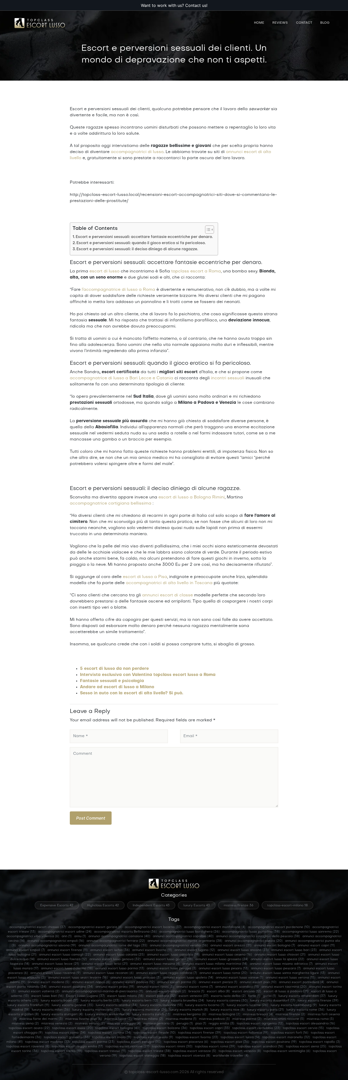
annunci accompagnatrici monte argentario (185, 941)
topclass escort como (65, 1032)
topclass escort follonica (246, 1032)
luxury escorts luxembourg (294, 1005)
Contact (304, 22)
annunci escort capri (316, 945)
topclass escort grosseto (67, 1037)
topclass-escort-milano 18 (287, 905)
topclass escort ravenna (27, 1046)
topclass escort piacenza (186, 1042)
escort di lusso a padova (286, 991)
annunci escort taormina (283, 986)
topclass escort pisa (230, 1042)
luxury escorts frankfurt (28, 1005)
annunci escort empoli (25, 950)
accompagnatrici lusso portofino (251, 931)
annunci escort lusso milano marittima (214, 963)
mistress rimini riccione (284, 1019)
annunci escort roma (194, 986)
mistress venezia (56, 1023)
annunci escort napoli (91, 982)
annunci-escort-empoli (166, 991)
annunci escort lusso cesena (227, 954)
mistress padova (214, 1019)
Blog (324, 22)
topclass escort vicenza (189, 1055)
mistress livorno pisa (83, 1019)
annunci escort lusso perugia (171, 968)
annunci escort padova (134, 982)
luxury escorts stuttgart (62, 1014)
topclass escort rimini (172, 1046)
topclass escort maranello (286, 1037)
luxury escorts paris (265, 1009)
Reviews (280, 22)
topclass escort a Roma (196, 271)
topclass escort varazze (194, 1051)
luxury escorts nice (227, 1009)
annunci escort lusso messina (155, 963)
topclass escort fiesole (154, 1032)
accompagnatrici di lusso (137, 152)
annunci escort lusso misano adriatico (281, 963)
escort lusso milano (125, 996)
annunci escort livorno (152, 950)
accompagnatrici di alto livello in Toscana (169, 583)
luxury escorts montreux (145, 1009)
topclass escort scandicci (260, 1046)
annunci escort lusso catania (118, 954)
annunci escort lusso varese (239, 977)
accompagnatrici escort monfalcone (214, 927)
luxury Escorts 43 (196, 905)
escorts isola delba (228, 996)
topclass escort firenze (199, 1032)
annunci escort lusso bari (294, 950)
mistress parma (246, 1019)
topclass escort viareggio (142, 1055)
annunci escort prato (115, 986)
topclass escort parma (93, 1042)
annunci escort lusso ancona (243, 950)
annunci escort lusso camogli (65, 954)
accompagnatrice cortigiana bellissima (110, 503)
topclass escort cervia (303, 1028)
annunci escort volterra (38, 991)
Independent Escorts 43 (151, 905)
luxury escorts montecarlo (96, 1009)
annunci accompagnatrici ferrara (116, 941)
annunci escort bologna (274, 945)
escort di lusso (104, 271)
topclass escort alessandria (310, 1023)
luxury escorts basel (59, 1000)
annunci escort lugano (195, 950)
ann (67, 936)
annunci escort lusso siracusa (135, 977)
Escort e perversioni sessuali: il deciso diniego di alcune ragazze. (137, 249)
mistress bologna (224, 1014)
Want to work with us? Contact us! (174, 5)
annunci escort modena (48, 982)
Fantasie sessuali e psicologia (112, 681)
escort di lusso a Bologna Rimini (191, 497)
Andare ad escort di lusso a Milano (117, 687)
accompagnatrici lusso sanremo (310, 931)
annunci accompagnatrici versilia (179, 945)
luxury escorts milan (51, 1009)
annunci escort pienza (218, 982)
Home (259, 22)
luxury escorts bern (140, 1000)
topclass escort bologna (117, 1028)
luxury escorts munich (188, 1009)
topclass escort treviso (105, 1051)
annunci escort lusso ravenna (55, 973)
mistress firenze (290, 1014)
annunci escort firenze (67, 950)
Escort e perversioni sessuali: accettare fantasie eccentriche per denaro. (144, 237)
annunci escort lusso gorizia (168, 959)
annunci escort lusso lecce (55, 963)
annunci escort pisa (258, 982)
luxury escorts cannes (227, 1000)
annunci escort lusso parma (119, 968)
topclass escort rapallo (319, 1042)
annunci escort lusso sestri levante (78, 977)
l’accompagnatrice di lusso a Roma (118, 290)
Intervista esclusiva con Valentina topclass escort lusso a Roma (148, 675)
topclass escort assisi (72, 1028)
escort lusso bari (47, 996)
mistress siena (25, 1023)
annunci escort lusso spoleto (188, 977)
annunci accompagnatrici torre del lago (112, 945)
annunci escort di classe (167, 595)
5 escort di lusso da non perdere (114, 669)
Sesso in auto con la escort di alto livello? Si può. (131, 693)
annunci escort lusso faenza (62, 959)
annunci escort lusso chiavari (280, 954)
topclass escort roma (215, 1046)
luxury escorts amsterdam (302, 996)
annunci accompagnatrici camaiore (119, 936)
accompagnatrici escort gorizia (95, 927)
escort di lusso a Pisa (145, 577)
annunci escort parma (176, 982)
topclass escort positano (274, 1042)
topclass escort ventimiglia (286, 1051)
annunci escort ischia (110, 950)
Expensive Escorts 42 (56, 905)
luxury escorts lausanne (161, 1005)
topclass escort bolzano (165, 1028)
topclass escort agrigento (260, 1023)
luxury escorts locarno (204, 1005)
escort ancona (246, 991)
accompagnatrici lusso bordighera (189, 931)
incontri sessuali (227, 378)
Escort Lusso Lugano (85, 996)
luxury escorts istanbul (116, 1005)
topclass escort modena (47, 1042)
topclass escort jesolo (153, 1037)
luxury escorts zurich (151, 1014)
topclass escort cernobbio (256, 1028)
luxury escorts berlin (100, 1000)
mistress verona (90, 1023)
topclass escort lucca (240, 1037)
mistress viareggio (124, 1023)
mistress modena (181, 1019)
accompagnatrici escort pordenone (279, 927)
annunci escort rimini (155, 986)
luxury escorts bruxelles (182, 1000)
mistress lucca (117, 1019)
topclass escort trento (61, 1051)
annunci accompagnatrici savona (47, 945)
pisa (200, 1023)
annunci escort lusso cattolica (173, 954)
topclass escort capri (210, 1028)
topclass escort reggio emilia (77, 1046)
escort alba (218, 991)
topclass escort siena (306, 1046)
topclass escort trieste (149, 1051)
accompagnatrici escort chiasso (37, 927)
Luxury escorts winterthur (107, 1014)
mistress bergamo (189, 1014)
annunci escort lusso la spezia (277, 959)
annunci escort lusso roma (223, 973)
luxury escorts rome (305, 1009)
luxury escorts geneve (72, 1005)
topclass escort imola (111, 1037)
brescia (196, 991)
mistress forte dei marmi (41, 1019)
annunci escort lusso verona (290, 977)
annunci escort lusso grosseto (221, 959)
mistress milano (148, 1019)
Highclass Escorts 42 (103, 905)
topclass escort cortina (109, 1032)
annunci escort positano (71, 986)
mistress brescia (258, 1014)
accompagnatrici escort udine (64, 931)
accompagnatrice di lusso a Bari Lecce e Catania (121, 378)
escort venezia (193, 996)
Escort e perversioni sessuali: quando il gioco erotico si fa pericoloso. (141, 243)
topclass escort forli (289, 1032)
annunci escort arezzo (230, 945)
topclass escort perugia (139, 1042)
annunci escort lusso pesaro (223, 968)
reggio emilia (221, 1023)
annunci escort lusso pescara (276, 968)
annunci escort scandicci (237, 986)
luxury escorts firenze (318, 1000)
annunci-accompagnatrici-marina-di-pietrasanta (102, 991)
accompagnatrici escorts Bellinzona (125, 931)
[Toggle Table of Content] (207, 229)
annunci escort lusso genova (115, 959)
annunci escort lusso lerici (105, 963)
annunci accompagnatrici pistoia (254, 941)
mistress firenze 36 (238, 905)
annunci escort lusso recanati (108, 973)
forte (254, 996)
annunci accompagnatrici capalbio (183, 936)
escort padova (161, 996)
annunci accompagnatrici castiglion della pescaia (258, 936)
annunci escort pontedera (301, 982)
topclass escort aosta (29, 1028)
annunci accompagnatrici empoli (55, 941)
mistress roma (320, 1019)
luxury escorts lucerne (247, 1005)
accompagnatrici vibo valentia (33, 936)
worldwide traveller (230, 1055)
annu (80, 936)
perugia (185, 1023)
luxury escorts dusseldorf (272, 1000)
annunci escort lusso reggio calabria (166, 973)
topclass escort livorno (197, 1037)
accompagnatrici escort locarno (153, 927)
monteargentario (158, 1023)
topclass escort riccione (127, 1046)
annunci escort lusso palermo (67, 968)
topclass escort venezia (240, 1051)
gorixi (269, 996)
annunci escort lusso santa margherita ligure (287, 973)
